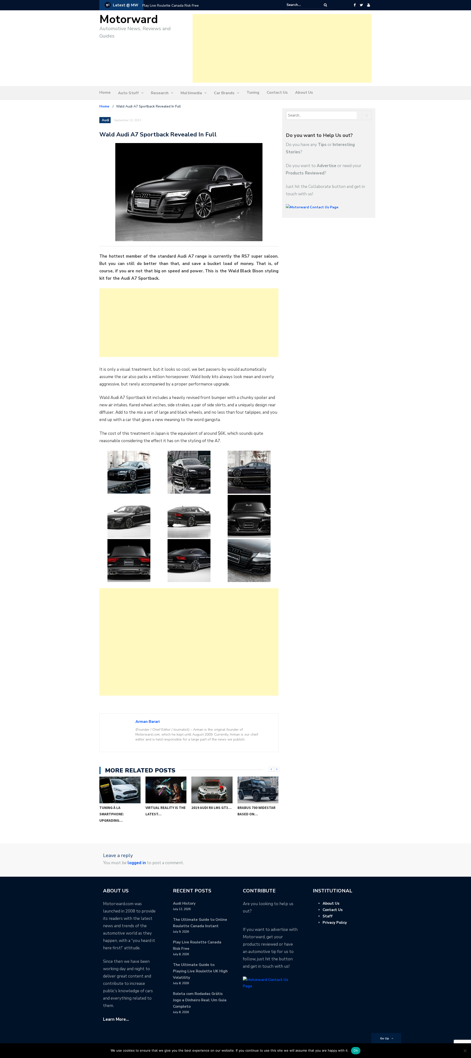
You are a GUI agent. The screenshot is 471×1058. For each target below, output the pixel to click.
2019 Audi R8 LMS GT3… (211, 807)
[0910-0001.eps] (128, 516)
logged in (137, 863)
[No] (464, 1050)
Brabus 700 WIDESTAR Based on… (256, 810)
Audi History (184, 903)
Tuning (253, 92)
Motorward (128, 19)
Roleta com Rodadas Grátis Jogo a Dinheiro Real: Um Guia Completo (199, 1000)
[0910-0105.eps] (128, 560)
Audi (105, 120)
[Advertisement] (282, 48)
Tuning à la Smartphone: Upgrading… (111, 814)
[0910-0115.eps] (188, 560)
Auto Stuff (128, 93)
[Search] (325, 5)
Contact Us (277, 92)
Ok (355, 1050)
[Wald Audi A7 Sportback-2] (188, 472)
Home (105, 92)
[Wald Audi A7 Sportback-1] (128, 472)
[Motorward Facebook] (354, 5)
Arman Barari (147, 721)
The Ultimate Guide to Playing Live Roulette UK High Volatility (200, 971)
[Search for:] (301, 5)
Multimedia (191, 93)
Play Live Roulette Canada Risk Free (170, 5)
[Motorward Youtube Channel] (369, 5)
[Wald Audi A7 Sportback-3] (249, 472)
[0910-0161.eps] (188, 516)
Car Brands (224, 93)
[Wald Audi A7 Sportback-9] (249, 560)
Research (160, 93)
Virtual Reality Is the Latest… (165, 810)
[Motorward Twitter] (361, 5)
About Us (304, 92)
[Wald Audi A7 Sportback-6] (249, 516)
